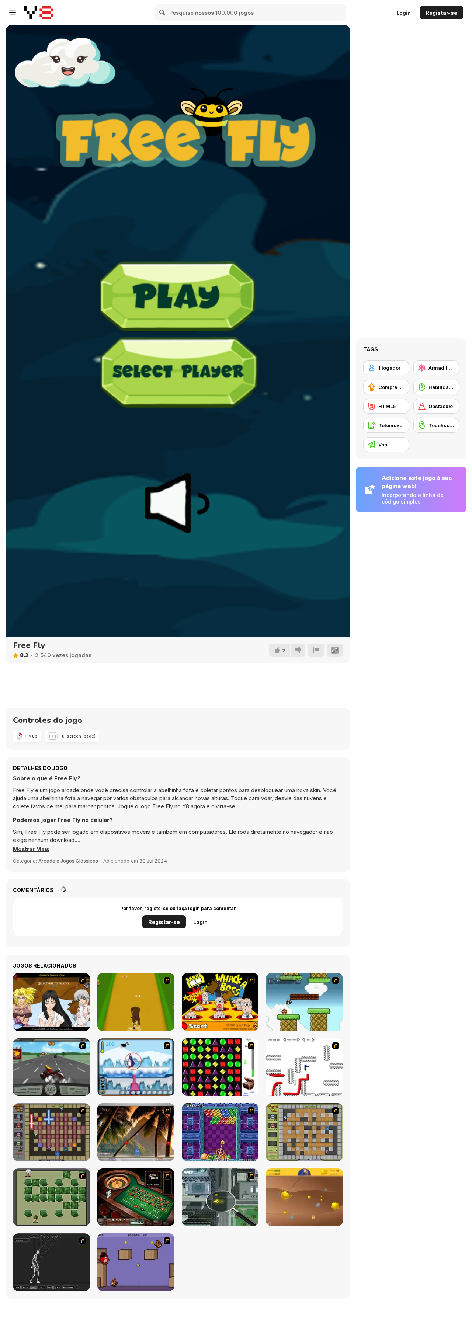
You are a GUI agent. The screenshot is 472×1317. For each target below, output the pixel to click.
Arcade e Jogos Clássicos (68, 861)
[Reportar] (316, 650)
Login (403, 13)
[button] (31, 849)
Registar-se (441, 13)
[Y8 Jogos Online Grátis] (39, 12)
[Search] (163, 12)
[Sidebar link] (12, 12)
